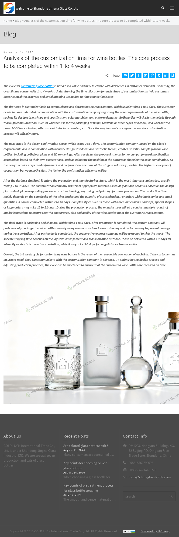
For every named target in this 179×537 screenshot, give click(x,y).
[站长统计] (128, 531)
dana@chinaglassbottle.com (150, 477)
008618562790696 (141, 462)
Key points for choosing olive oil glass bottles (86, 465)
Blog (18, 20)
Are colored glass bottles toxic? (85, 445)
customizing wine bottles (37, 86)
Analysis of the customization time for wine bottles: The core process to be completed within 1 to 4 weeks (97, 20)
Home (7, 20)
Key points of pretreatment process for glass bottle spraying (88, 487)
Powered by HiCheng (155, 531)
